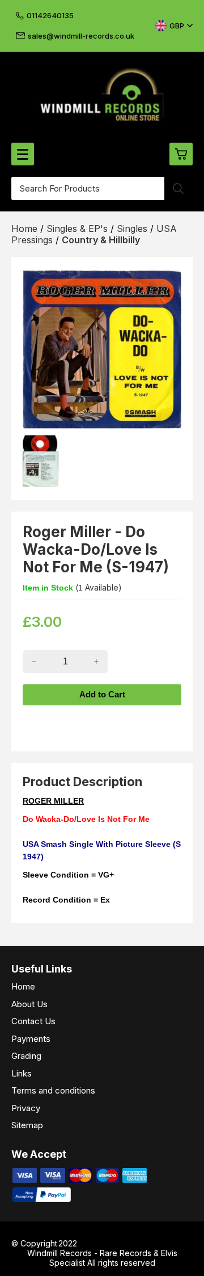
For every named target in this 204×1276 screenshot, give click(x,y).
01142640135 (50, 15)
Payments (30, 1038)
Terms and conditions (53, 1090)
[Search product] (178, 188)
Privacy (25, 1108)
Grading (26, 1055)
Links (21, 1073)
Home (23, 986)
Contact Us (33, 1021)
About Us (29, 1004)
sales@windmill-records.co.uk (81, 35)
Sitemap (27, 1125)
